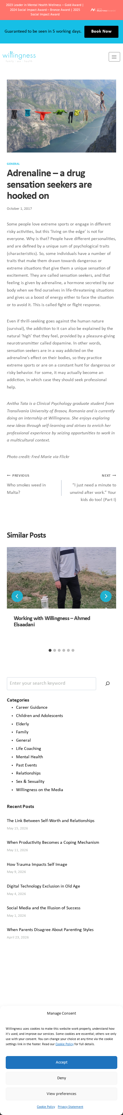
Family (22, 732)
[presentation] (61, 578)
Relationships (28, 773)
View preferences (61, 1094)
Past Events (26, 765)
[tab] (50, 650)
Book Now (101, 31)
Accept (62, 1062)
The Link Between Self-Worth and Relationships (50, 821)
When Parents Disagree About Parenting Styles (50, 930)
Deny (61, 1078)
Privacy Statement (70, 1107)
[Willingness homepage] (54, 56)
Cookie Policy (64, 1044)
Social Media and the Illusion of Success (43, 908)
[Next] (106, 596)
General (13, 164)
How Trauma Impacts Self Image (37, 864)
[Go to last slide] (17, 596)
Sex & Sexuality (30, 781)
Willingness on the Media (39, 790)
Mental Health (29, 757)
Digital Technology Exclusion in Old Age (43, 886)
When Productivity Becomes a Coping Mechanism (53, 842)
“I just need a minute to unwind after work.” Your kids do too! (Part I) (93, 488)
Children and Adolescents (39, 716)
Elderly (22, 724)
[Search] (107, 683)
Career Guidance (31, 707)
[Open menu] (114, 57)
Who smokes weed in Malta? (26, 484)
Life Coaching (28, 748)
